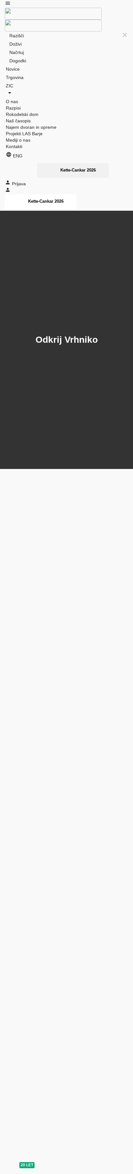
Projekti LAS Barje (24, 133)
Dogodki (17, 60)
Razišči (16, 35)
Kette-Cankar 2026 (78, 170)
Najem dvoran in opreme (31, 127)
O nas (12, 101)
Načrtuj (16, 52)
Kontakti (14, 146)
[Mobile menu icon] (66, 4)
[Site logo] (53, 13)
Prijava (19, 183)
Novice (13, 69)
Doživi (15, 44)
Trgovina (15, 77)
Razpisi (13, 107)
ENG (17, 155)
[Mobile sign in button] (8, 191)
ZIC (9, 85)
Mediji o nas (18, 140)
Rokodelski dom (22, 114)
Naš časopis (18, 120)
